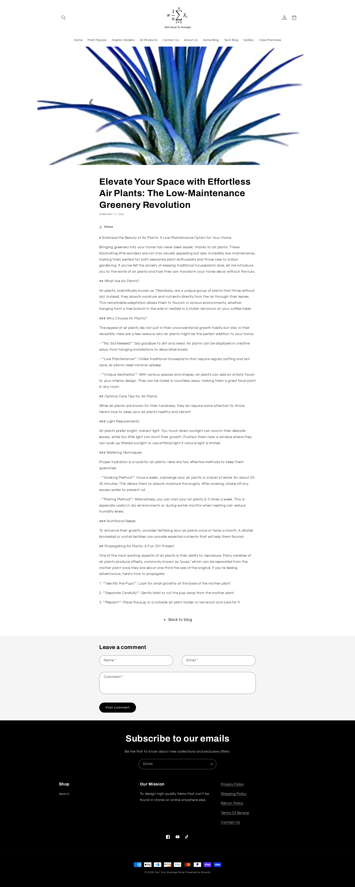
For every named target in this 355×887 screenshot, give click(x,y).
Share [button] (108, 226)
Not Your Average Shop (170, 872)
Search (64, 793)
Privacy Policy (232, 784)
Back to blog (180, 620)
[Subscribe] (211, 764)
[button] (63, 17)
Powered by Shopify (198, 872)
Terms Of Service (235, 813)
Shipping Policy (233, 794)
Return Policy (232, 803)
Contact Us (230, 822)
